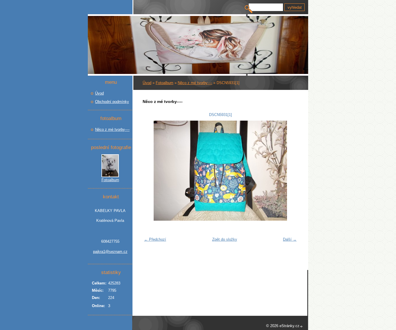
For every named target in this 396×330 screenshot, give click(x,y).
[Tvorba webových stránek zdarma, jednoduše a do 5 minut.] (301, 326)
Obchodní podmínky (112, 101)
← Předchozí (155, 239)
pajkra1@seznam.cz (110, 251)
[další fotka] (290, 171)
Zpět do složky (224, 239)
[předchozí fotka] (150, 171)
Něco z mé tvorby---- (195, 83)
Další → (290, 239)
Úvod (147, 83)
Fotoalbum (164, 83)
